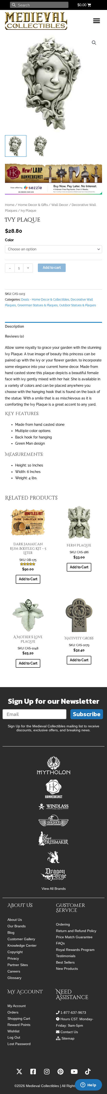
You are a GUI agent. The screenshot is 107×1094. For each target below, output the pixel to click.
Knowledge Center (22, 945)
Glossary (14, 978)
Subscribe (87, 714)
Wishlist (13, 1031)
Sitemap (67, 1038)
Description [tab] (14, 326)
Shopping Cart (18, 1018)
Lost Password (19, 1044)
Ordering (63, 924)
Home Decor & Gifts (33, 205)
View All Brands (54, 889)
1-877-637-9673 (73, 1013)
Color (9, 240)
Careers (13, 971)
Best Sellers (65, 962)
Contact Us (69, 1032)
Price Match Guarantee (74, 937)
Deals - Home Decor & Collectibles (45, 299)
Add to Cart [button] (28, 579)
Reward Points (18, 1025)
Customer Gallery (21, 939)
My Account (16, 1006)
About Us (14, 920)
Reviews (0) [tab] (14, 336)
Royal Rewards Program (75, 950)
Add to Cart (79, 567)
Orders (12, 1012)
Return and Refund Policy (76, 931)
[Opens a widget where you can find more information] (88, 1085)
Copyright (15, 952)
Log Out (13, 1037)
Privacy (13, 958)
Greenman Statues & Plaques (37, 305)
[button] (96, 21)
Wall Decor (59, 205)
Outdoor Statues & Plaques (77, 305)
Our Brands (16, 926)
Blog (10, 933)
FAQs (60, 943)
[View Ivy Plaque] (15, 145)
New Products (67, 969)
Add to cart (52, 268)
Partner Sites (17, 965)
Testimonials (65, 956)
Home (9, 205)
